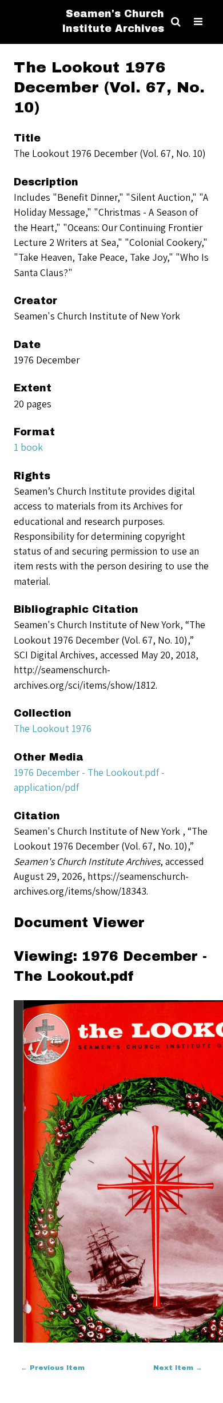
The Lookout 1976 (52, 728)
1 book (28, 447)
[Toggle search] (175, 22)
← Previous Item (53, 1367)
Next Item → (177, 1367)
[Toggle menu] (198, 22)
